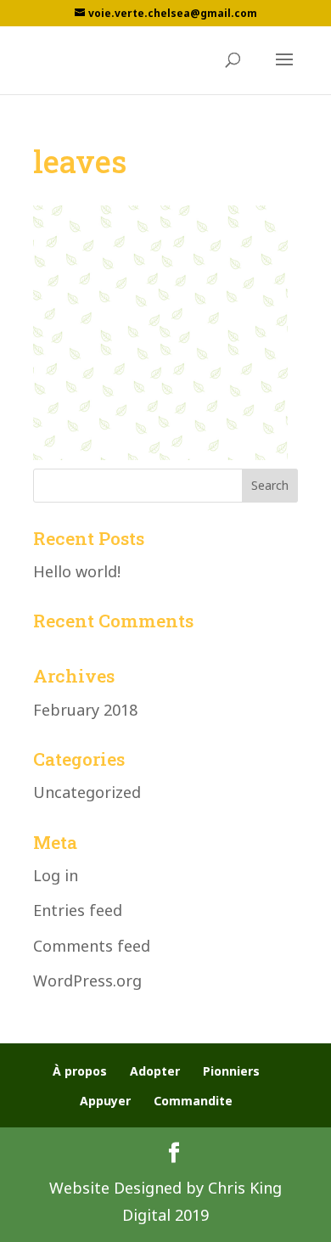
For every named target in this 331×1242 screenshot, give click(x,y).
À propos (80, 1071)
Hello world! (77, 571)
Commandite (193, 1101)
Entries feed (77, 910)
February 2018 (85, 710)
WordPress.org (87, 980)
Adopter (155, 1071)
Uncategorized (87, 792)
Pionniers (231, 1071)
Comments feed (91, 946)
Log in (55, 875)
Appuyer (105, 1101)
